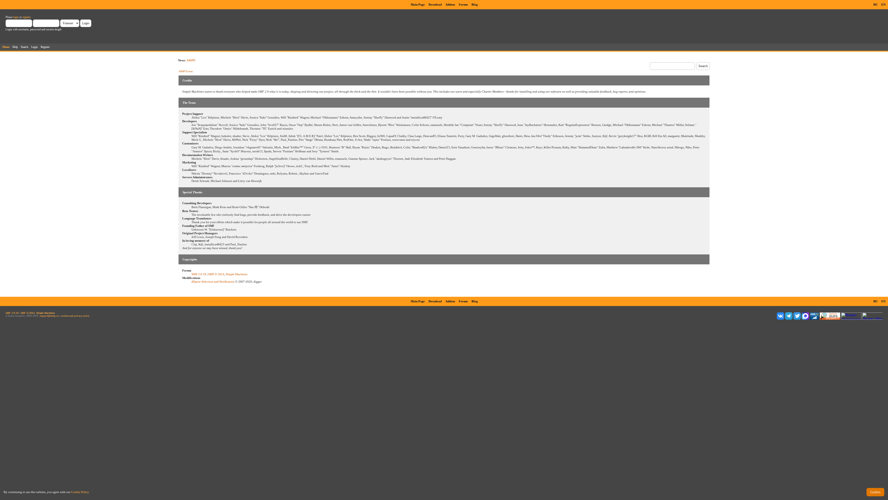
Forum (463, 4)
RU (875, 4)
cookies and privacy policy (75, 315)
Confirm (875, 492)
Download (435, 4)
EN (883, 4)
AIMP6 (190, 60)
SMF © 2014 (216, 274)
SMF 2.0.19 (198, 274)
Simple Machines (236, 274)
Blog (475, 4)
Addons (450, 4)
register (26, 17)
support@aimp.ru (49, 315)
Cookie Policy (80, 492)
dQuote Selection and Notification (212, 281)
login (16, 17)
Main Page (418, 4)
